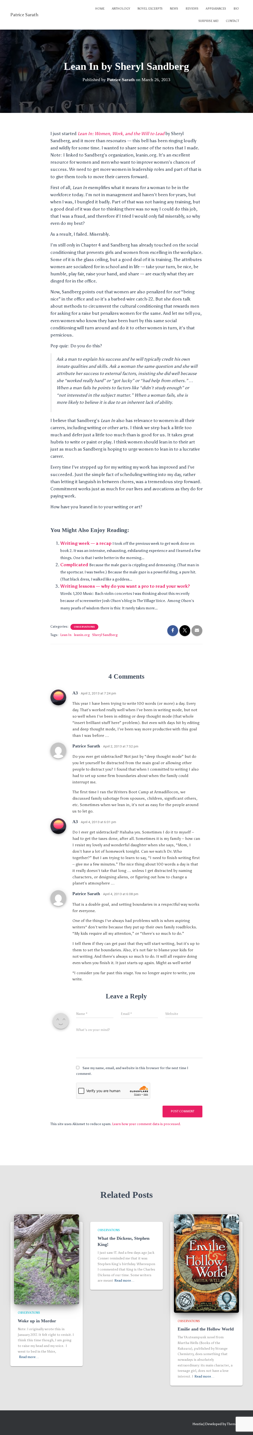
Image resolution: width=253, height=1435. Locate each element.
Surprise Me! (208, 21)
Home (100, 8)
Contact (232, 21)
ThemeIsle (235, 1424)
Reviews (192, 8)
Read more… (29, 1357)
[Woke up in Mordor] (46, 1259)
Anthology (121, 8)
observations (84, 626)
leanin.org (82, 635)
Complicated (74, 564)
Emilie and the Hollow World (206, 1329)
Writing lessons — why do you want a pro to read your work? (125, 586)
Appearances (216, 8)
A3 (75, 693)
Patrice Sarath (86, 746)
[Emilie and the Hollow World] (206, 1263)
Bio (236, 8)
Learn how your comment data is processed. (146, 1124)
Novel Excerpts (150, 8)
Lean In (65, 635)
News (174, 8)
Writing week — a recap (85, 543)
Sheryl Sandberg (105, 635)
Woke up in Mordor (37, 1320)
